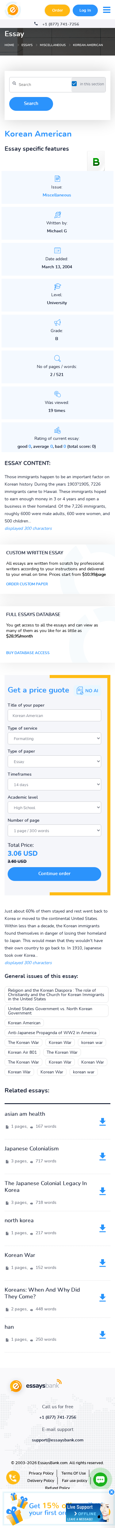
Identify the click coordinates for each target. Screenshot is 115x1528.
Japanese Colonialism (32, 1149)
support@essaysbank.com (57, 1440)
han (9, 1327)
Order (57, 11)
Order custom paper (27, 584)
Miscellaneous (57, 195)
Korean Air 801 (22, 1052)
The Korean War (23, 1043)
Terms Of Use (73, 1474)
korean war (92, 1043)
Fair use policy (74, 1481)
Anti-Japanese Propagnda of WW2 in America (52, 1033)
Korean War (60, 1043)
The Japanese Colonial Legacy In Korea (46, 1187)
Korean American (24, 1023)
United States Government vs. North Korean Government (50, 1011)
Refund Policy (57, 1488)
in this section (92, 84)
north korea (19, 1221)
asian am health (25, 1114)
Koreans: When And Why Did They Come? (42, 1293)
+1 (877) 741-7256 (60, 24)
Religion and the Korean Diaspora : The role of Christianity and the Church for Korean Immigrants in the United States (56, 994)
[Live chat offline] (87, 1512)
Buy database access (28, 653)
